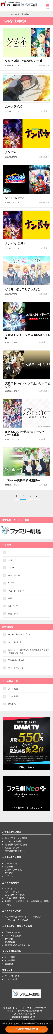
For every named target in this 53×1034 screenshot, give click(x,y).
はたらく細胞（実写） (15, 898)
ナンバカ (10, 152)
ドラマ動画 (13, 696)
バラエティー (14, 575)
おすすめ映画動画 (10, 882)
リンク (18, 1007)
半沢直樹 (9, 866)
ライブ (11, 583)
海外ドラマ (13, 606)
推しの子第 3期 (12, 848)
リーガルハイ (11, 863)
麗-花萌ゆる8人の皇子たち (17, 945)
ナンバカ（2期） (15, 243)
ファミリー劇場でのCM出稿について (24, 1011)
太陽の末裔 (10, 942)
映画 (10, 598)
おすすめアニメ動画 (11, 832)
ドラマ (11, 568)
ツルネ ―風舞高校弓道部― (22, 480)
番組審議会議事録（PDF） (24, 1017)
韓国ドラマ (13, 614)
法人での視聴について (24, 1014)
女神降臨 (9, 939)
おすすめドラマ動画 (11, 857)
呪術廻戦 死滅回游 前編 (16, 844)
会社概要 (7, 1007)
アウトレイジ (11, 888)
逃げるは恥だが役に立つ (19, 634)
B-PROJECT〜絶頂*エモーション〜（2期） (25, 433)
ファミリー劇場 (12, 976)
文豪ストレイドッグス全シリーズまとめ (27, 385)
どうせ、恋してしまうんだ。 (23, 289)
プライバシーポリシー (35, 1007)
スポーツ (12, 560)
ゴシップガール (12, 932)
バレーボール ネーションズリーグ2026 (23, 917)
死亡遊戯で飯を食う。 (15, 851)
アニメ (11, 552)
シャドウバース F (16, 197)
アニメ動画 (13, 689)
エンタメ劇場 (11, 979)
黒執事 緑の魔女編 (16, 660)
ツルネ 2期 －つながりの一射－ (25, 60)
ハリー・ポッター (13, 892)
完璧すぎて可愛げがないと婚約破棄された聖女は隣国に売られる (28, 651)
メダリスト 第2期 (13, 841)
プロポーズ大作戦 (13, 870)
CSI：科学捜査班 (13, 935)
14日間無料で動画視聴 (25, 1029)
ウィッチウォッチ (16, 668)
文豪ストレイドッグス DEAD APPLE (27, 336)
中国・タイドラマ (16, 591)
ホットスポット (15, 642)
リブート (9, 876)
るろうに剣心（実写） (15, 895)
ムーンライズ (13, 106)
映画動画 (12, 704)
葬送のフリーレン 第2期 (16, 838)
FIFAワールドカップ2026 (16, 920)
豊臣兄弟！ (10, 873)
